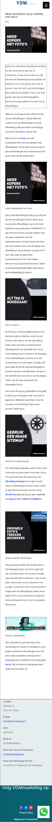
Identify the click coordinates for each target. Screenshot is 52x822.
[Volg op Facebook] (21, 808)
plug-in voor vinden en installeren (25, 499)
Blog (7, 22)
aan (13, 367)
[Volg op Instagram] (31, 808)
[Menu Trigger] (46, 5)
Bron (24, 138)
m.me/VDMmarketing (13, 754)
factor (8, 664)
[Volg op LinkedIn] (26, 808)
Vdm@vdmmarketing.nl (14, 721)
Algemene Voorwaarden (26, 819)
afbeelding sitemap (14, 481)
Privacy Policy (26, 812)
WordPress (10, 494)
